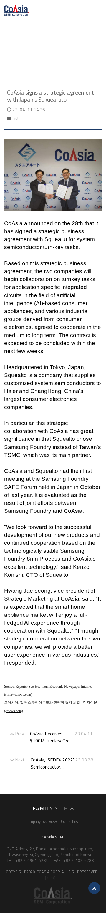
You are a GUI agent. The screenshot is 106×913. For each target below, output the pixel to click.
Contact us (69, 821)
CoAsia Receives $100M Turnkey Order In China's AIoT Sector (51, 737)
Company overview (41, 821)
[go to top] (94, 888)
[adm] (50, 878)
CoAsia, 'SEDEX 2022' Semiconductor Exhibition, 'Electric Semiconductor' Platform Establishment (52, 763)
